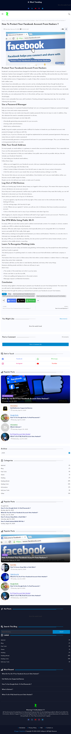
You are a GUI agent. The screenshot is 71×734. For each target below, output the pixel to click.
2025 (36, 453)
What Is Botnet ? (15, 427)
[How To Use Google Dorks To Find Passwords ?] (5, 418)
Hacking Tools (35, 484)
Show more (63, 318)
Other (35, 493)
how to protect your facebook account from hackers (20, 20)
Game (35, 474)
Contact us (49, 727)
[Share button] (38, 301)
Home (3, 20)
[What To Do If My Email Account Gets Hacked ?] (5, 437)
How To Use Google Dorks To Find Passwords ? (25, 417)
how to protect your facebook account (23, 294)
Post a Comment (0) (35, 344)
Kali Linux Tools (35, 490)
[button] (69, 14)
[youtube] (35, 8)
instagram (19, 363)
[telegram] (42, 8)
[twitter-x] (32, 8)
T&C (41, 727)
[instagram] (39, 8)
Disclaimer (22, 727)
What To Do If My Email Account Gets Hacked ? (25, 436)
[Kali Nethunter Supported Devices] (5, 408)
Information (35, 487)
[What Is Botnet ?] (5, 427)
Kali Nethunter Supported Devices (21, 408)
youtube (54, 363)
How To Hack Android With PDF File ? (12, 521)
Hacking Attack (35, 481)
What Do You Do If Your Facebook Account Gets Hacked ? (19, 512)
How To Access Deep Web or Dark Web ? (13, 517)
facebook (19, 359)
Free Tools (35, 471)
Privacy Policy (33, 727)
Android (35, 465)
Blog (9, 294)
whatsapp (54, 359)
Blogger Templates (19, 731)
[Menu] (2, 14)
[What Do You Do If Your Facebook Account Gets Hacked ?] (5, 577)
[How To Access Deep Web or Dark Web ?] (5, 567)
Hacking (35, 478)
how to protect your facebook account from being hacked (18, 296)
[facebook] (28, 8)
